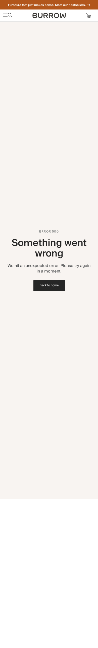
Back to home (49, 285)
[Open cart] (90, 15)
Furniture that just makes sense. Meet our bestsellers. (47, 5)
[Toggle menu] (7, 15)
